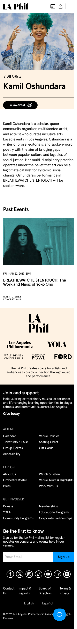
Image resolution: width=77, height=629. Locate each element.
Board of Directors (45, 591)
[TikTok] (38, 574)
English (29, 603)
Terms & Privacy (65, 591)
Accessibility (11, 454)
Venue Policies (49, 436)
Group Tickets (13, 448)
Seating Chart (48, 442)
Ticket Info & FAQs (15, 442)
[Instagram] (29, 574)
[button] (71, 6)
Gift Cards (46, 448)
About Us (9, 474)
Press (6, 486)
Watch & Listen (49, 474)
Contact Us (9, 591)
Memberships (48, 506)
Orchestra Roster (15, 480)
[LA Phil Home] (15, 6)
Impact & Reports (25, 591)
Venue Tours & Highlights (56, 480)
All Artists (14, 76)
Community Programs (18, 518)
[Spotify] (57, 574)
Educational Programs (54, 512)
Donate (8, 506)
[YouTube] (48, 574)
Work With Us (48, 486)
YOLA (7, 512)
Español (47, 603)
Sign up (64, 557)
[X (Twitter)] (19, 574)
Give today (11, 414)
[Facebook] (10, 574)
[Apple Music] (67, 574)
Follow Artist (16, 105)
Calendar (9, 436)
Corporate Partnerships (55, 518)
